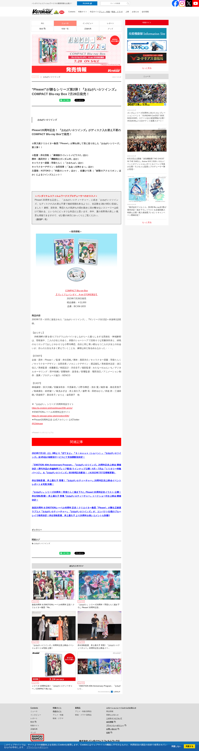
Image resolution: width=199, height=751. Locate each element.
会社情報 (145, 12)
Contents (71, 12)
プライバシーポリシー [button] (37, 747)
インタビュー (88, 23)
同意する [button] (189, 746)
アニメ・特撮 (104, 12)
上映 (127, 12)
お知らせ (135, 12)
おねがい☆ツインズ (42, 543)
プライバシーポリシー (115, 726)
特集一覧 (65, 29)
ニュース (65, 23)
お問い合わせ (111, 729)
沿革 (108, 733)
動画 (41, 29)
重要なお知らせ (112, 715)
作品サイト (57, 711)
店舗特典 (87, 29)
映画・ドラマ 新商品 (83, 715)
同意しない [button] (176, 746)
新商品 (77, 708)
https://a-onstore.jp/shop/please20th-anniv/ (52, 408)
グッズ (110, 29)
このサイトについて (114, 718)
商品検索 (86, 3)
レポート (110, 23)
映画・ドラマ (117, 12)
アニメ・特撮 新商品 (83, 711)
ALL (42, 23)
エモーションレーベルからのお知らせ (121, 708)
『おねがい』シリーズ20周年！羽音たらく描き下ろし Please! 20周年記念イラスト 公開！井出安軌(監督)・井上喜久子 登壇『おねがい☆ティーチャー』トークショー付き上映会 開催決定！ (76, 496)
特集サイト (82, 12)
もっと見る (147, 68)
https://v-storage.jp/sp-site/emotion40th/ (50, 416)
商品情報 (109, 711)
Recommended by (104, 692)
